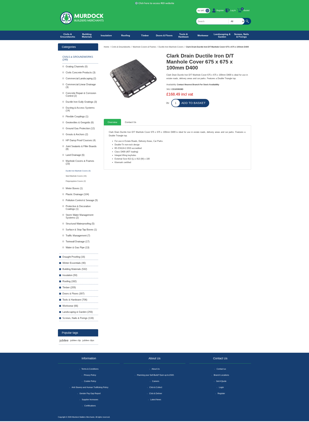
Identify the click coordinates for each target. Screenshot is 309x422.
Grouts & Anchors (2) (77, 134)
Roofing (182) (69, 281)
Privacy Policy (90, 375)
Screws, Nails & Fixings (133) (78, 318)
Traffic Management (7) (78, 235)
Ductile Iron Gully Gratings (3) (81, 101)
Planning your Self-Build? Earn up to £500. (155, 375)
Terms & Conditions (89, 369)
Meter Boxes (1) (74, 188)
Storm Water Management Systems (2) (79, 216)
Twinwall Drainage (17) (77, 241)
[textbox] (220, 21)
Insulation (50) (69, 275)
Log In (233, 10)
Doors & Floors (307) (73, 293)
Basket (246, 10)
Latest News (155, 399)
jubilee (64, 340)
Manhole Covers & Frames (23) (80, 162)
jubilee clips (88, 340)
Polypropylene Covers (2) (76, 181)
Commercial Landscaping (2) (81, 78)
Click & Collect (155, 387)
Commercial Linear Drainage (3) (81, 85)
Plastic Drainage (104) (77, 194)
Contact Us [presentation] (130, 122)
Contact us (221, 369)
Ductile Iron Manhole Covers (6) (78, 171)
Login (221, 387)
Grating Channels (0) (77, 66)
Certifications (90, 406)
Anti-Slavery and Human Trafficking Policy (90, 387)
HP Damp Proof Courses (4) (81, 140)
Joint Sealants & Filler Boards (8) (81, 147)
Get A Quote (221, 381)
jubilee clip (75, 340)
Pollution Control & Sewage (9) (82, 200)
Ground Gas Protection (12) (80, 128)
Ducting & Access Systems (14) (80, 109)
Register (220, 10)
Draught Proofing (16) (73, 256)
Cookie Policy (90, 381)
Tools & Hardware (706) (74, 299)
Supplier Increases (90, 399)
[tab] (112, 122)
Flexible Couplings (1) (77, 116)
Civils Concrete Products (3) (80, 72)
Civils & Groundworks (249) (77, 58)
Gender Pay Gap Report (90, 393)
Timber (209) (69, 287)
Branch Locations (221, 375)
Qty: (167, 103)
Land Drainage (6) (75, 155)
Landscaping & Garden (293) (77, 311)
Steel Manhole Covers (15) (76, 176)
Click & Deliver (155, 393)
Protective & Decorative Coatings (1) (78, 207)
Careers (155, 381)
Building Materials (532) (74, 269)
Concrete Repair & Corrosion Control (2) (81, 94)
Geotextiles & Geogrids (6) (80, 122)
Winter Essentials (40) (74, 263)
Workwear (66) (70, 305)
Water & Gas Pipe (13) (77, 247)
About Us (156, 369)
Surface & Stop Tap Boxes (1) (81, 229)
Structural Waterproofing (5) (80, 223)
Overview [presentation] (112, 122)
